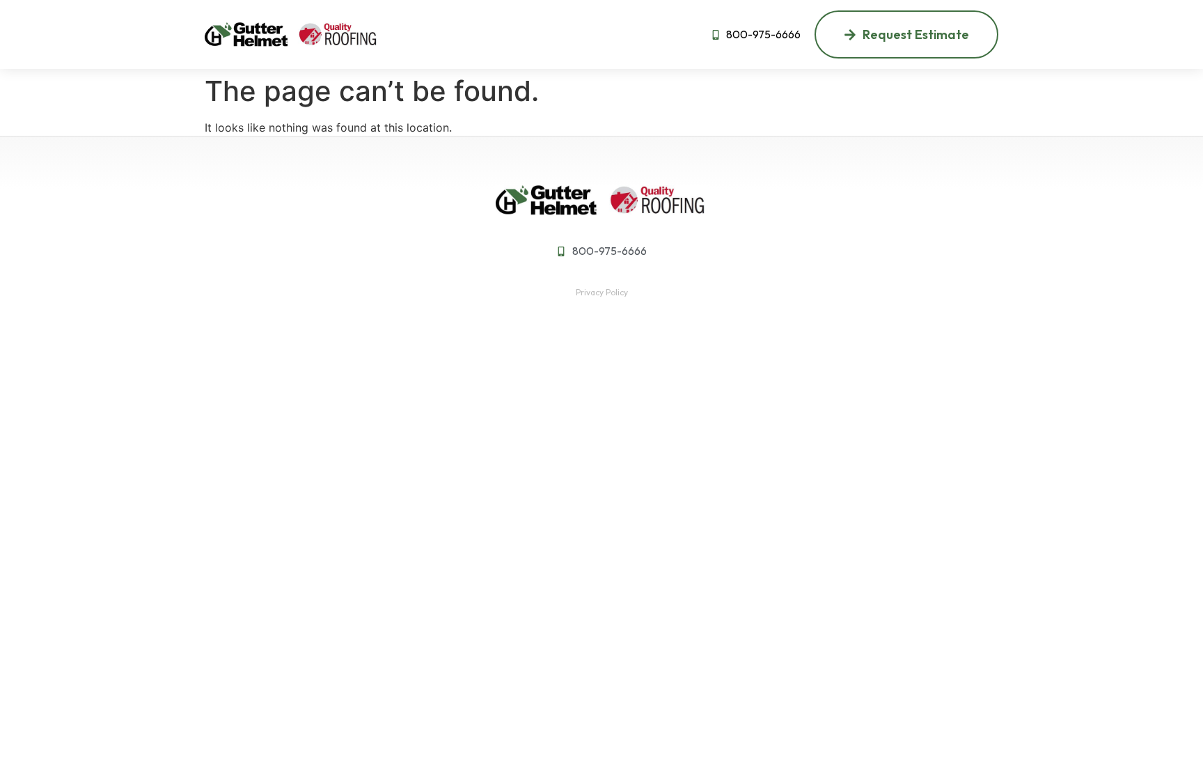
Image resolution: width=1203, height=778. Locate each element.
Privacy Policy (602, 292)
